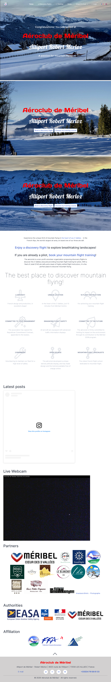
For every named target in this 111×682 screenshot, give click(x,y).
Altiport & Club (81, 4)
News (69, 4)
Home (31, 4)
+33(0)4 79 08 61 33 (90, 672)
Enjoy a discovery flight (31, 247)
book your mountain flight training (72, 255)
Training (60, 4)
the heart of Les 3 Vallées (71, 238)
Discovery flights (45, 4)
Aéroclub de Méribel (55, 662)
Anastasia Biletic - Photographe (88, 593)
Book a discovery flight (44, 130)
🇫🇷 (102, 4)
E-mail (20, 672)
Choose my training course (65, 130)
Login (95, 4)
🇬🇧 (106, 4)
